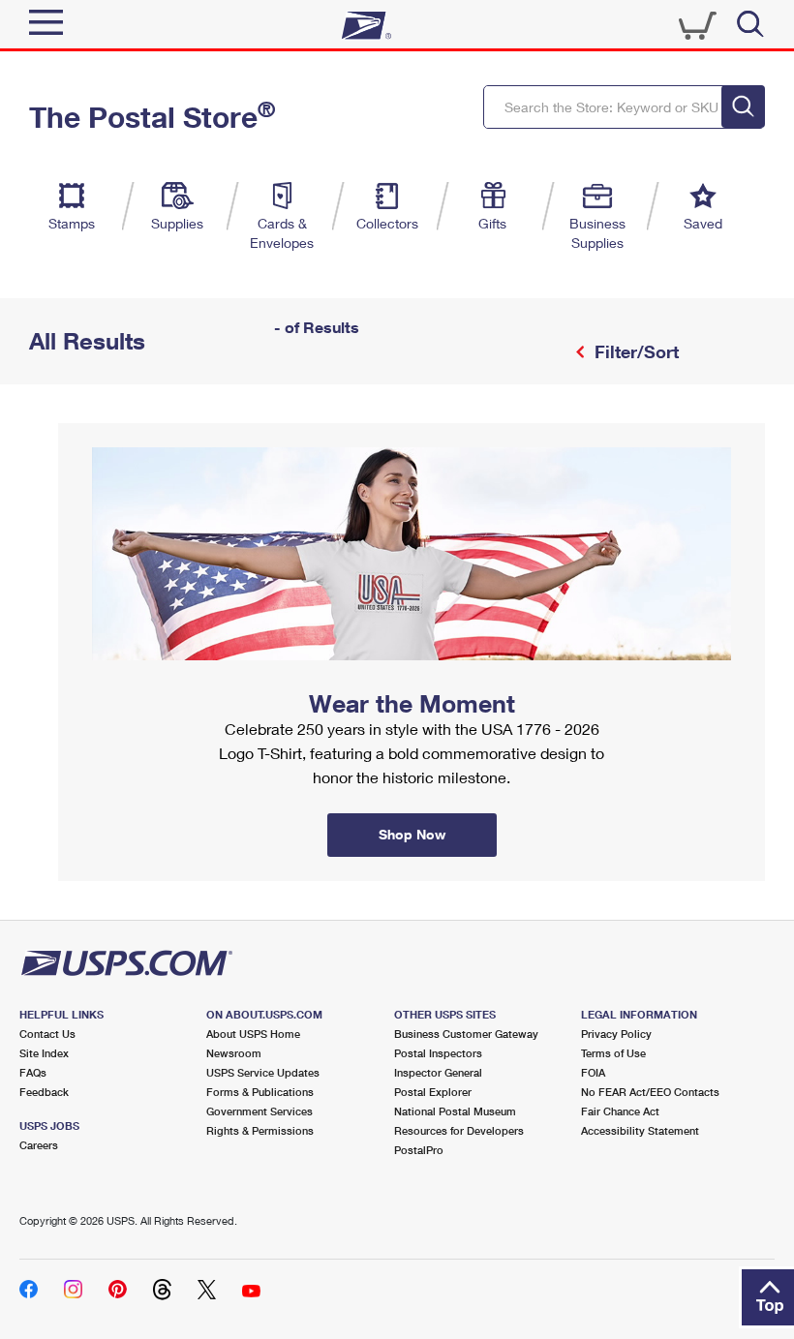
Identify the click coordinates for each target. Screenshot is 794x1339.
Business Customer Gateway (466, 1033)
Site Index (44, 1053)
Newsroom (233, 1053)
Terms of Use (613, 1053)
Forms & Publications (260, 1091)
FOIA (593, 1072)
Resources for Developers (459, 1130)
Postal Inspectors (438, 1053)
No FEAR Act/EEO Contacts (650, 1091)
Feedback (44, 1091)
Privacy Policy (616, 1033)
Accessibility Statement (640, 1130)
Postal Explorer (433, 1091)
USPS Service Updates (263, 1072)
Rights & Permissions (260, 1130)
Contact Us (47, 1033)
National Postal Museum (455, 1111)
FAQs (32, 1072)
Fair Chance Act (620, 1111)
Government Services (259, 1111)
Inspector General (438, 1072)
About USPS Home (253, 1033)
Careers (38, 1145)
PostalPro (418, 1149)
